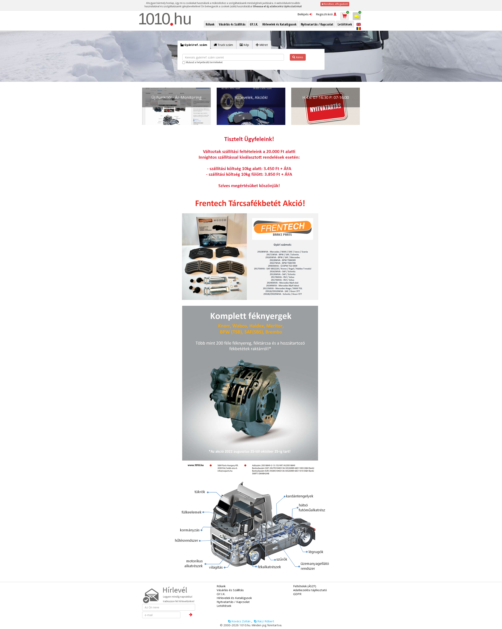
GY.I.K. (221, 594)
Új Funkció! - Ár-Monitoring (176, 97)
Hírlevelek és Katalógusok (234, 598)
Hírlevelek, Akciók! (251, 97)
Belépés (303, 14)
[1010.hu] (165, 19)
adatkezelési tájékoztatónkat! (285, 6)
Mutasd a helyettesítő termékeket (204, 62)
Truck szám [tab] (225, 45)
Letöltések (224, 606)
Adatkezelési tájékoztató (310, 590)
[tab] (193, 45)
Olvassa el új (261, 6)
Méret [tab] (263, 45)
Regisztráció (325, 14)
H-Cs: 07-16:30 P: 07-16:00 (325, 97)
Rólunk (221, 586)
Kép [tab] (246, 45)
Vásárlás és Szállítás (230, 590)
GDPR (297, 594)
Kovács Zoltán (240, 621)
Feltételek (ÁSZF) (304, 586)
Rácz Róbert (265, 621)
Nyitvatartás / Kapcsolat (233, 602)
